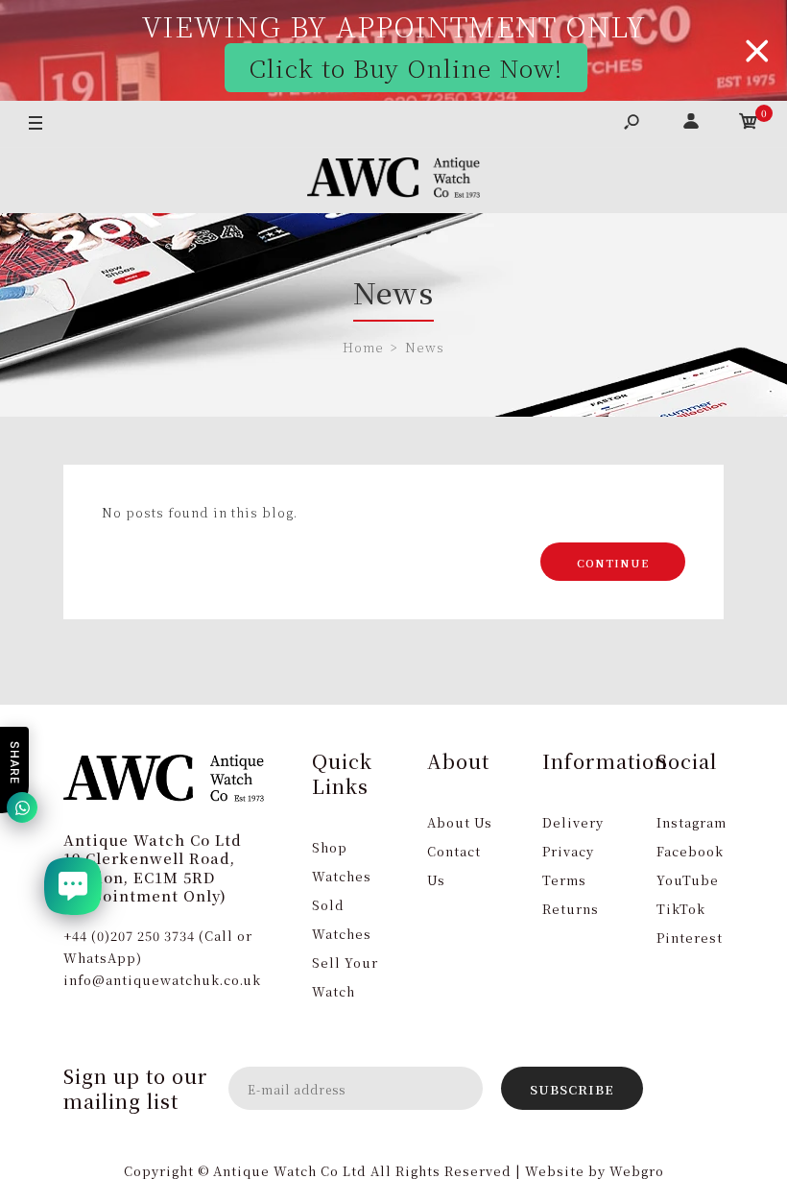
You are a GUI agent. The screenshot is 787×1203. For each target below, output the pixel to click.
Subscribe (572, 1089)
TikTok (680, 909)
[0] (748, 123)
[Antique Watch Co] (393, 180)
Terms (564, 880)
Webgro (636, 1171)
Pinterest (689, 937)
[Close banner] (757, 51)
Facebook (690, 851)
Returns (570, 909)
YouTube (687, 880)
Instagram (691, 822)
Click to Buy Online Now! (405, 67)
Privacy (568, 851)
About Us (459, 822)
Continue (613, 562)
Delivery (573, 822)
